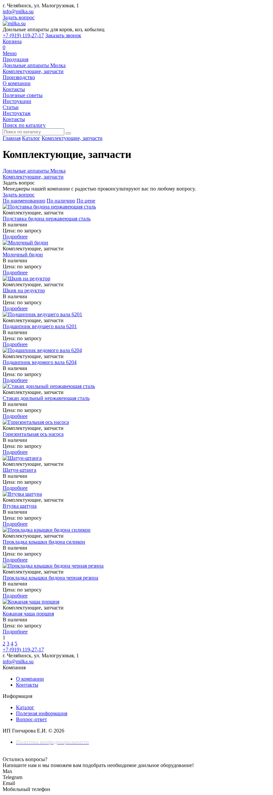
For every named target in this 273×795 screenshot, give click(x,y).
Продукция (15, 59)
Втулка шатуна (20, 506)
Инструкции (17, 101)
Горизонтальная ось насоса (33, 434)
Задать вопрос (19, 17)
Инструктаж (17, 113)
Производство (19, 77)
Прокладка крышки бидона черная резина (50, 578)
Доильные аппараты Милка (34, 65)
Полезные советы (23, 95)
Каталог (31, 138)
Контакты (14, 89)
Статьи (11, 107)
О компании (17, 83)
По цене (86, 200)
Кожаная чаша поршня (28, 613)
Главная (12, 138)
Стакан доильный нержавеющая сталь (46, 398)
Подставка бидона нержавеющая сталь (47, 218)
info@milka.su (18, 11)
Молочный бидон (23, 254)
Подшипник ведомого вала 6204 (40, 362)
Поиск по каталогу (24, 125)
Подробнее (15, 236)
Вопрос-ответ (31, 719)
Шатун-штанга (19, 470)
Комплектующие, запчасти (33, 71)
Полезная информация (41, 713)
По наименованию (24, 200)
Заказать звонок (63, 35)
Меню (10, 53)
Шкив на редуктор (24, 290)
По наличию (61, 200)
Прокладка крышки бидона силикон (44, 542)
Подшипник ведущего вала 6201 (40, 326)
